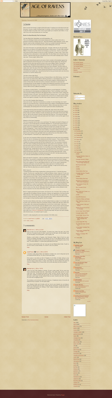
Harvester (77, 272)
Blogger (62, 395)
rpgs (74, 322)
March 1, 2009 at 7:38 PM (37, 268)
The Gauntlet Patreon (78, 66)
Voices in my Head (79, 291)
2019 (76, 108)
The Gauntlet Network (78, 64)
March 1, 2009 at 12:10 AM (37, 229)
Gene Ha (29, 229)
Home (46, 317)
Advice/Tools (76, 359)
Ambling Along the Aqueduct (82, 295)
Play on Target (77, 68)
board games (76, 353)
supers (75, 336)
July (77, 141)
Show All (88, 301)
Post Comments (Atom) (33, 320)
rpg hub (75, 324)
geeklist (75, 328)
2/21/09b (78, 176)
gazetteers (76, 371)
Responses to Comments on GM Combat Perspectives (82, 181)
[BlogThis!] (47, 218)
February (78, 152)
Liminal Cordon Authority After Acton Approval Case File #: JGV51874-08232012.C (81, 275)
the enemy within (77, 380)
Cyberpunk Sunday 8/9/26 (80, 292)
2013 (76, 121)
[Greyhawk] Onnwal (79, 263)
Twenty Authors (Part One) (82, 178)
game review (76, 326)
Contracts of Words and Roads (83, 199)
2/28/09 (77, 154)
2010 (76, 127)
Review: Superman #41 (80, 258)
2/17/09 (77, 189)
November (78, 133)
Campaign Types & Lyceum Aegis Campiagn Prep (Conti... (82, 218)
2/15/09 (77, 194)
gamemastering (77, 334)
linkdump (75, 369)
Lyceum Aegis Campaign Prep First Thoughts (82, 231)
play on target (77, 341)
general (75, 347)
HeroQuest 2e (77, 376)
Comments (77, 98)
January (78, 237)
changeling (76, 339)
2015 (76, 116)
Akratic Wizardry (79, 284)
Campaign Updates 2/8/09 (81, 213)
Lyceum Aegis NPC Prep (81, 221)
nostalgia (75, 351)
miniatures (76, 386)
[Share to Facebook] (50, 218)
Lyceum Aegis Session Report (82, 211)
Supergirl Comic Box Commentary (80, 257)
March (77, 150)
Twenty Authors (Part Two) (82, 171)
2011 (76, 125)
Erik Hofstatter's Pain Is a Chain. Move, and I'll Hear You (81, 298)
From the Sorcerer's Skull (81, 262)
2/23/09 (77, 166)
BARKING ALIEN (79, 245)
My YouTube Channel (78, 62)
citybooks (76, 382)
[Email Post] (43, 218)
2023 (76, 106)
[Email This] (45, 218)
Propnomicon (78, 267)
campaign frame (77, 338)
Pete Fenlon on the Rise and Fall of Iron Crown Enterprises (82, 286)
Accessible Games (78, 72)
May (77, 145)
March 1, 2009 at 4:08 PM (42, 251)
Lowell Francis (30, 251)
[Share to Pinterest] (51, 218)
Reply (28, 247)
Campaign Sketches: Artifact (82, 159)
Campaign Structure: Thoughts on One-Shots (82, 174)
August (78, 139)
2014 (76, 118)
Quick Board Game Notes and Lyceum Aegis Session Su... (83, 162)
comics (31, 220)
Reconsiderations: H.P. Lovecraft (82, 281)
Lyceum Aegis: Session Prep (82, 215)
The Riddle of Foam (79, 268)
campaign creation (78, 332)
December (78, 131)
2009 (76, 129)
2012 (76, 123)
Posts (76, 96)
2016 (76, 114)
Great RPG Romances (81, 196)
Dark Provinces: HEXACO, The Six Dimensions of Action (82, 252)
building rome (76, 384)
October (78, 135)
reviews (75, 330)
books (28, 220)
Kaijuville (75, 70)
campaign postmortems (79, 355)
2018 (76, 110)
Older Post (67, 317)
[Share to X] (48, 218)
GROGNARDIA (78, 279)
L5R (74, 345)
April (77, 148)
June (77, 143)
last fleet (75, 367)
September (78, 137)
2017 (76, 112)
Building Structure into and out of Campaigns (82, 208)
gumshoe (76, 373)
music (75, 374)
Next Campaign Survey (81, 187)
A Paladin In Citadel (79, 250)
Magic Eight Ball (78, 246)
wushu (75, 365)
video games (76, 361)
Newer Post (25, 317)
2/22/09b (78, 169)
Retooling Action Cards (81, 164)
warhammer (76, 378)
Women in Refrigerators (38, 210)
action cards (76, 343)
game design (76, 349)
